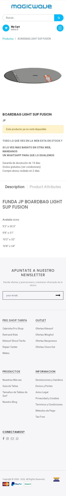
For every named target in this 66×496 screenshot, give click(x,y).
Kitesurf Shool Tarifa (14, 340)
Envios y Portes (44, 386)
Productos (8, 38)
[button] (57, 295)
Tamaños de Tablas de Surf (15, 394)
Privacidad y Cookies (47, 398)
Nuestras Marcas (12, 380)
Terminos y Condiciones (49, 404)
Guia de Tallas (10, 386)
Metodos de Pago (45, 410)
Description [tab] (15, 187)
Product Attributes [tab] (45, 187)
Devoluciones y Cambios (49, 380)
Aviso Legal (42, 392)
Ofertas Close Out (45, 347)
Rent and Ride (10, 334)
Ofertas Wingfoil (45, 334)
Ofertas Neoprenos (46, 340)
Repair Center (10, 347)
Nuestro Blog (10, 402)
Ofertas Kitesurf (44, 328)
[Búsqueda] (58, 17)
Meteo (6, 353)
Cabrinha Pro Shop (13, 328)
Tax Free (40, 416)
